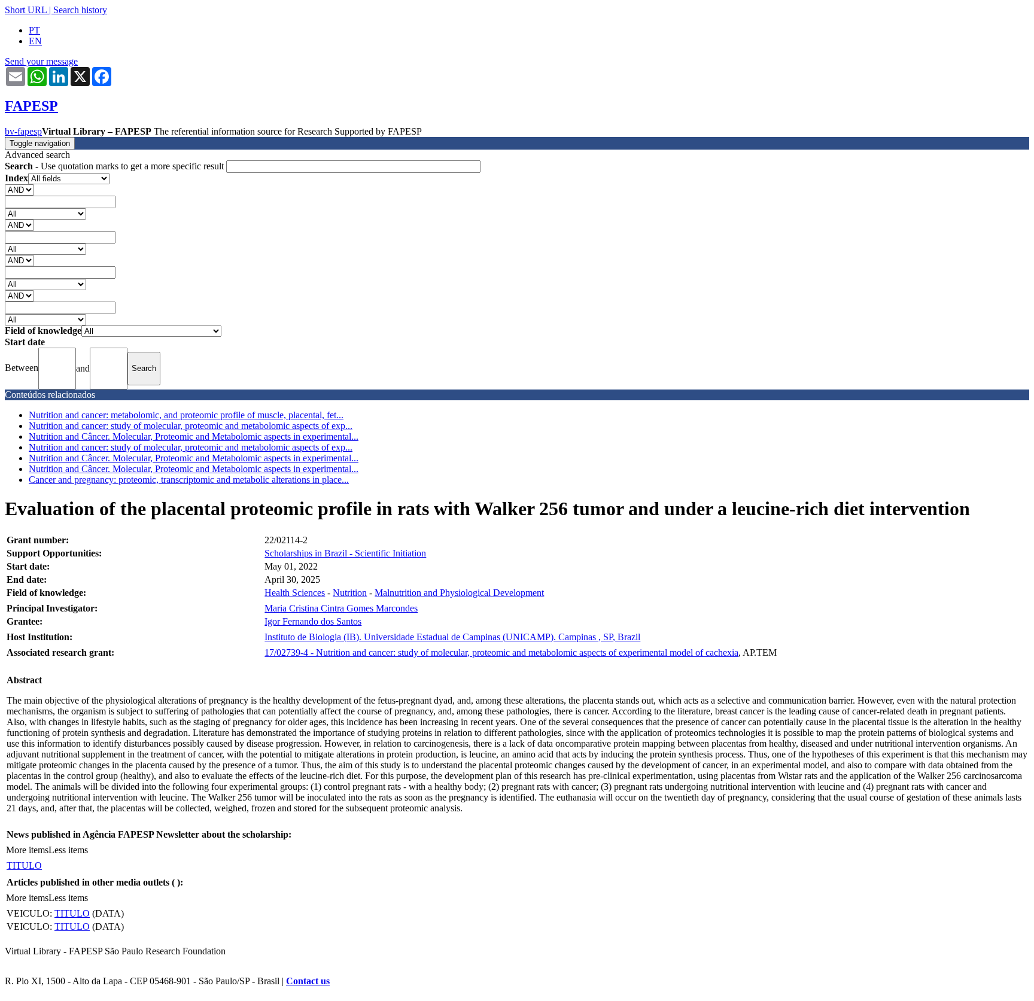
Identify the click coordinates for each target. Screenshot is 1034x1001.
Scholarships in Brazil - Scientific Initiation (345, 553)
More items (27, 850)
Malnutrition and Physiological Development (459, 593)
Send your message (41, 61)
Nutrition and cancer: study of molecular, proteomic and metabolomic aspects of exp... (190, 426)
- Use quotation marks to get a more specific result (115, 166)
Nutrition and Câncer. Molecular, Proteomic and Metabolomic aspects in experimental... (193, 436)
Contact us (308, 981)
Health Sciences (294, 593)
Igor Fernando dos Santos (312, 621)
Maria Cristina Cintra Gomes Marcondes (341, 608)
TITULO (24, 865)
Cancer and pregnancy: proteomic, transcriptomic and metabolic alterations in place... (189, 479)
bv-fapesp (23, 131)
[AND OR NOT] (19, 189)
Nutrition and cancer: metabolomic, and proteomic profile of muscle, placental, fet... (186, 415)
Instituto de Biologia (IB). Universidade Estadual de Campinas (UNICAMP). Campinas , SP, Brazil (452, 637)
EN (35, 41)
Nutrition (350, 593)
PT (34, 30)
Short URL (26, 10)
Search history (80, 10)
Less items (68, 850)
